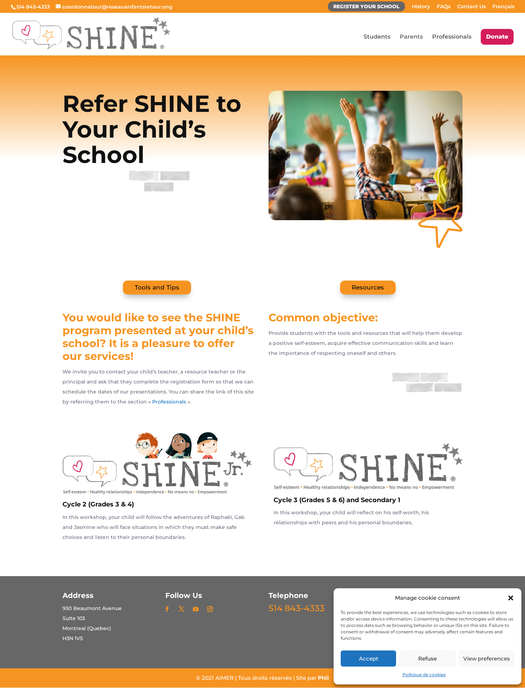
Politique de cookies (424, 674)
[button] (510, 598)
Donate (497, 36)
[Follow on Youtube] (195, 609)
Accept (368, 658)
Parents (411, 37)
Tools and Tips (157, 287)
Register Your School (366, 7)
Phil (323, 677)
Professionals (451, 37)
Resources (368, 287)
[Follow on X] (181, 609)
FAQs (443, 7)
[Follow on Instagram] (210, 609)
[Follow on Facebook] (167, 609)
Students (377, 37)
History (421, 7)
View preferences (486, 658)
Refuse (427, 658)
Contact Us (471, 7)
